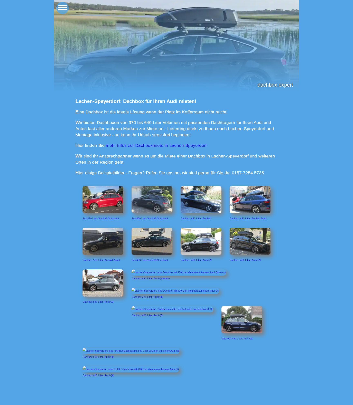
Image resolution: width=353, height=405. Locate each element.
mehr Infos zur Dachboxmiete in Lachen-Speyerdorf (156, 145)
